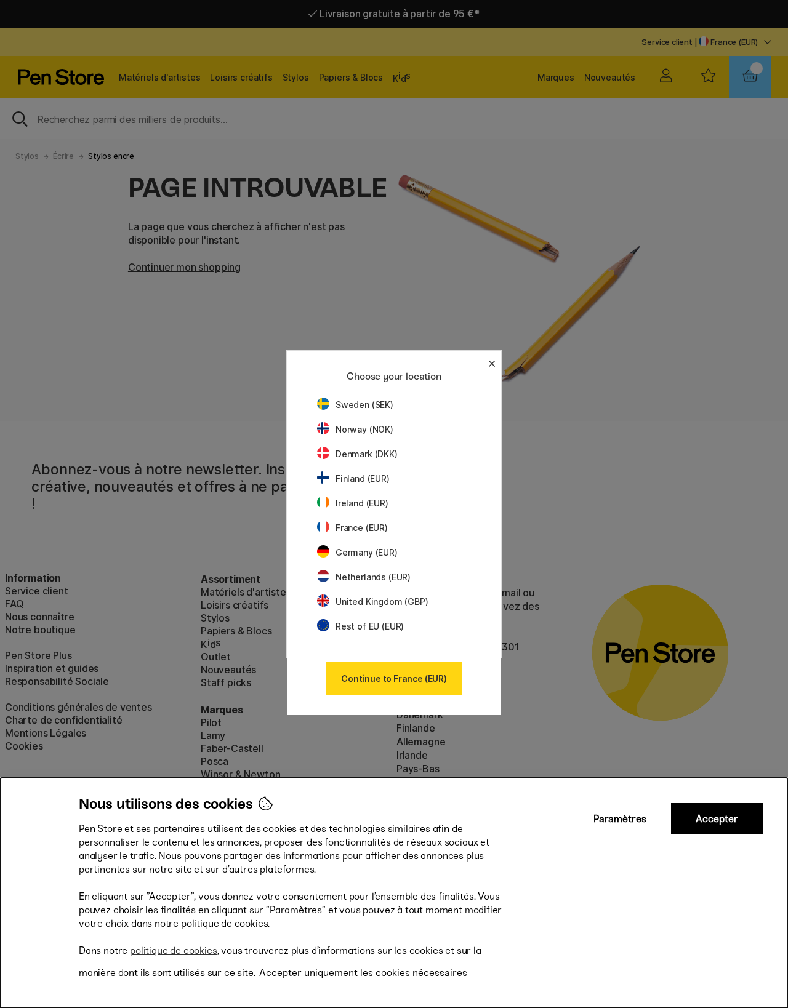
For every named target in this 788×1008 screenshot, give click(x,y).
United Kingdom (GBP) (382, 601)
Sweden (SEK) (364, 404)
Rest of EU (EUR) (370, 626)
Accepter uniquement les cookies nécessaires (363, 972)
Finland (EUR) (363, 478)
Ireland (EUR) (362, 503)
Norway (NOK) (364, 429)
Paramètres (619, 819)
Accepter (717, 819)
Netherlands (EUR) (373, 577)
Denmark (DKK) (367, 454)
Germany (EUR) (367, 552)
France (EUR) (362, 527)
